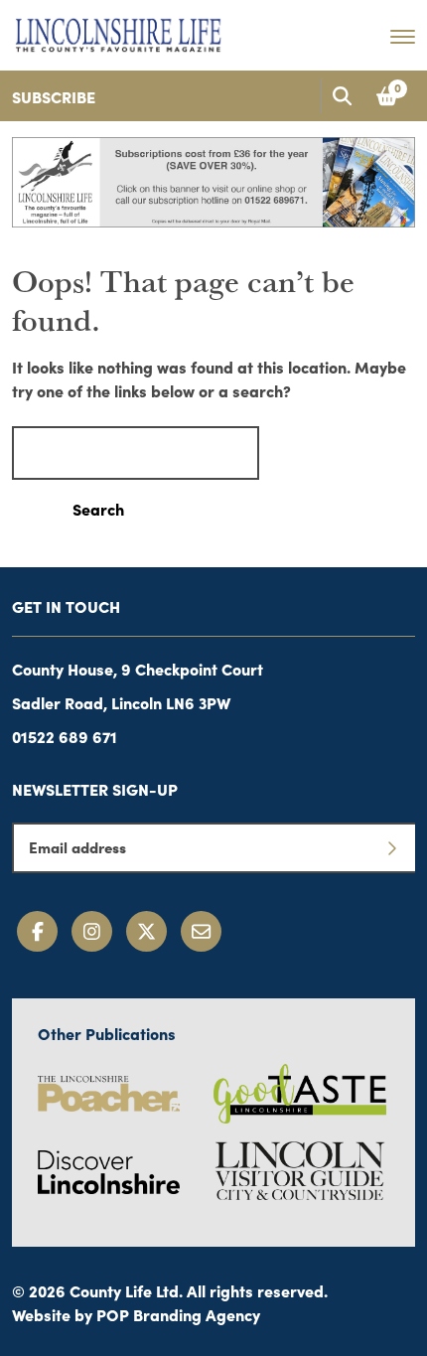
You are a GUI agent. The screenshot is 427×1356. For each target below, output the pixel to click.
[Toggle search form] (341, 95)
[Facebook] (37, 931)
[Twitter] (146, 931)
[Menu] (402, 36)
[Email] (201, 931)
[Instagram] (91, 931)
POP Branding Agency (178, 1314)
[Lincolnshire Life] (118, 32)
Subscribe (53, 96)
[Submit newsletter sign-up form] (391, 847)
